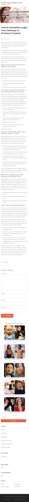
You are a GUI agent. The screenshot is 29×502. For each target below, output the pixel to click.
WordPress (17, 486)
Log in (2, 429)
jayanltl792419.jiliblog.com (11, 2)
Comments (5, 486)
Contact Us (7, 499)
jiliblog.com (14, 496)
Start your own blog (6, 440)
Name (3, 293)
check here (19, 188)
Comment (4, 273)
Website (3, 307)
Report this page (5, 262)
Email (3, 300)
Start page (3, 437)
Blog (2, 476)
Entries (17, 484)
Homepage (4, 433)
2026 (2, 468)
